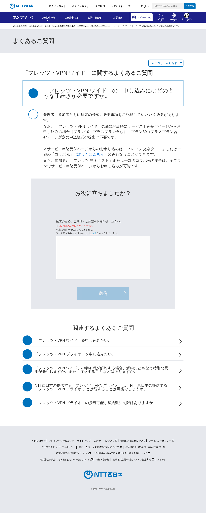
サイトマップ (84, 440)
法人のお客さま (57, 6)
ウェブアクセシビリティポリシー (58, 447)
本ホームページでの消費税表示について (99, 447)
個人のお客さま (80, 6)
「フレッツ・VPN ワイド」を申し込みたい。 (73, 341)
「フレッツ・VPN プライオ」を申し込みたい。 (75, 354)
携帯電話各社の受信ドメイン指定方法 (132, 459)
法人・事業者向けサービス (63, 26)
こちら (93, 233)
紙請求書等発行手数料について (72, 453)
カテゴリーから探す (164, 63)
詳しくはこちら (90, 154)
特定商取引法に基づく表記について (144, 447)
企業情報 (100, 6)
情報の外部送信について (133, 440)
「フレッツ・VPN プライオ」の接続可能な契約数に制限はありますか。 (96, 403)
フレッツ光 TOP (20, 26)
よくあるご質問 (35, 26)
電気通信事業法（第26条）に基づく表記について (65, 459)
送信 (103, 293)
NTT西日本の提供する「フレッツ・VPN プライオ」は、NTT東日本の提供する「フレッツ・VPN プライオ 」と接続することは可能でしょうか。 (101, 387)
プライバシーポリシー (160, 440)
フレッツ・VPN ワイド (100, 26)
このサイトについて (104, 440)
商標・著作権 (102, 459)
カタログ (161, 459)
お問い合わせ (94, 17)
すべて (47, 26)
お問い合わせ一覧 (121, 6)
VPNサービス (83, 26)
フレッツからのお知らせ (61, 440)
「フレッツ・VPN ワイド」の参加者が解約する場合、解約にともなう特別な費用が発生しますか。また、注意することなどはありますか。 (101, 370)
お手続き (117, 17)
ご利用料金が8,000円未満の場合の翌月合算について (120, 453)
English (145, 6)
